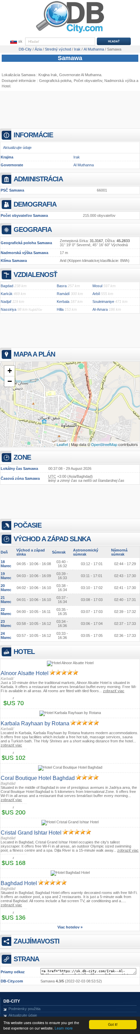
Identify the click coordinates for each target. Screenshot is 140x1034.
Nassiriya (8, 309)
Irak (76, 157)
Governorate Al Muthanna (80, 75)
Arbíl (96, 294)
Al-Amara (100, 309)
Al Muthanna (83, 165)
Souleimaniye (103, 301)
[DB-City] (70, 33)
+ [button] (9, 370)
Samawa (70, 58)
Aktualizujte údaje (17, 147)
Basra (62, 286)
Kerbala (63, 301)
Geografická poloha (55, 81)
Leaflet (62, 444)
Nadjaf (6, 301)
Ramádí (63, 294)
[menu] (16, 42)
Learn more (64, 1028)
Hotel (6, 86)
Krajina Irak (47, 75)
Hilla (60, 309)
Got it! (113, 1024)
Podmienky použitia (24, 1009)
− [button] (9, 381)
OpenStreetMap (104, 444)
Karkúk (7, 294)
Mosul (97, 286)
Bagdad (7, 286)
